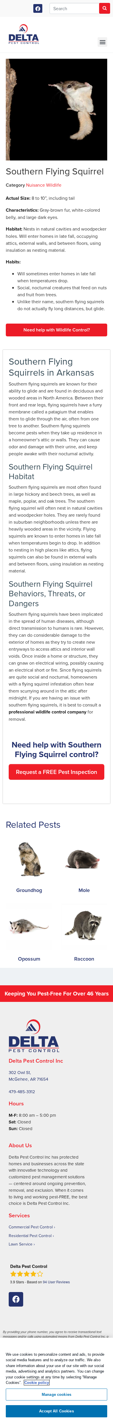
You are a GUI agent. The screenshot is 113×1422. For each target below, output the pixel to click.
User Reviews (56, 1281)
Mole (84, 890)
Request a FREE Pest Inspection (56, 772)
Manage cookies (56, 1394)
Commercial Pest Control (31, 1227)
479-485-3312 (22, 1092)
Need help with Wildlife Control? (56, 329)
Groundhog (29, 890)
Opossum (29, 958)
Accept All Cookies (56, 1411)
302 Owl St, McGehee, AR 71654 (28, 1075)
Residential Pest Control (30, 1236)
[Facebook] (37, 8)
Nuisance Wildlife (43, 185)
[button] (102, 42)
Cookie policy (36, 1382)
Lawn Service (20, 1244)
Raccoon (84, 958)
